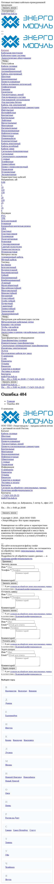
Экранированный (10, 313)
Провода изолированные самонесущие (20, 107)
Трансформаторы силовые (14, 340)
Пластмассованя (9, 234)
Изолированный (9, 277)
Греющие (5, 89)
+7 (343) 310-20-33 (10, 495)
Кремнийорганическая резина (16, 226)
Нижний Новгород (13, 777)
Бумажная (6, 223)
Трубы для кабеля (9, 327)
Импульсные (7, 110)
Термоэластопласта (10, 249)
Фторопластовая (9, 252)
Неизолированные (10, 130)
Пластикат (6, 231)
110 (2, 190)
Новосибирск (29, 777)
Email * (4, 625)
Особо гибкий (8, 301)
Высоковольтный (9, 272)
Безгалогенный (8, 267)
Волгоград (22, 691)
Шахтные (6, 76)
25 (2, 203)
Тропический (7, 311)
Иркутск (9, 728)
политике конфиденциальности (16, 558)
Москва (8, 765)
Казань (8, 740)
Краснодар (17, 740)
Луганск (9, 752)
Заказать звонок (9, 8)
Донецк (8, 703)
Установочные (8, 172)
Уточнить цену (8, 641)
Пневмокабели (8, 138)
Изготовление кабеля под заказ (16, 353)
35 (2, 208)
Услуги (4, 350)
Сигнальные (7, 154)
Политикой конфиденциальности (28, 589)
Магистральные (9, 123)
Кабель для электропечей (13, 105)
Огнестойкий (7, 298)
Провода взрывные (10, 81)
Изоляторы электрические (14, 348)
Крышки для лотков (11, 324)
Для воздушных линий (12, 94)
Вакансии (6, 366)
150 (3, 192)
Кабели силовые (9, 66)
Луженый (6, 283)
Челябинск (10, 867)
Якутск (8, 879)
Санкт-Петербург (20, 830)
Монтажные (7, 125)
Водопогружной (9, 270)
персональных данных (32, 551)
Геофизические (8, 87)
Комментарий (8, 580)
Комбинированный (10, 280)
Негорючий (7, 295)
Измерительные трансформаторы (17, 343)
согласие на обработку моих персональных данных (31, 586)
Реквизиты (6, 361)
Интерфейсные (8, 112)
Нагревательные (9, 128)
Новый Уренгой (12, 781)
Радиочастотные (9, 141)
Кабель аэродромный (11, 74)
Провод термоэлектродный (14, 166)
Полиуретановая (9, 239)
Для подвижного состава (13, 97)
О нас (4, 358)
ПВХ (3, 228)
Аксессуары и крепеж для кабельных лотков (23, 332)
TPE (3, 218)
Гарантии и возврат (10, 368)
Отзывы (5, 363)
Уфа (7, 855)
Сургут (33, 830)
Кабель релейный (9, 146)
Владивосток (10, 691)
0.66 (3, 182)
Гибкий (4, 275)
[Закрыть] (2, 543)
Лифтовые (6, 120)
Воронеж (33, 691)
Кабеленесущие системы (13, 55)
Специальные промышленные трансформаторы (24, 345)
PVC (3, 215)
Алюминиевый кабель (12, 257)
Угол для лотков (9, 329)
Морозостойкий (9, 293)
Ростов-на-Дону (12, 818)
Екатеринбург (8, 11)
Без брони (6, 264)
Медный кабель (9, 259)
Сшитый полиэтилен (11, 246)
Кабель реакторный (10, 143)
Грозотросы (7, 92)
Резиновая (6, 241)
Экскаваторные (8, 174)
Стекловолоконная (10, 244)
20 (2, 197)
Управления (7, 169)
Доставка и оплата (10, 371)
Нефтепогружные (10, 133)
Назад (5, 61)
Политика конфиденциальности (17, 490)
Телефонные (7, 161)
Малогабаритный (9, 285)
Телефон (5, 628)
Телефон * (6, 570)
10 (2, 187)
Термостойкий (8, 308)
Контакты (6, 374)
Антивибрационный (11, 71)
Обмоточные (7, 136)
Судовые (5, 159)
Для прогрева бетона (11, 102)
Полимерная (7, 236)
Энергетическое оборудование (16, 58)
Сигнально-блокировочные (14, 151)
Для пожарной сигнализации (15, 99)
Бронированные (9, 79)
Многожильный (9, 290)
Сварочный (7, 306)
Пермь (8, 805)
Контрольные (7, 117)
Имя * (4, 567)
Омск (7, 793)
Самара (8, 830)
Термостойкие (8, 164)
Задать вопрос (8, 668)
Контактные (7, 115)
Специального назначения (14, 156)
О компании (7, 356)
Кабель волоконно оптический (16, 84)
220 (3, 200)
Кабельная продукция (12, 53)
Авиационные (8, 68)
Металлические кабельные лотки (17, 322)
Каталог (5, 50)
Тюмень (8, 842)
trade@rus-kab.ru (9, 13)
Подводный (7, 303)
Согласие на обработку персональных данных (24, 487)
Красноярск (29, 740)
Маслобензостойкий (11, 288)
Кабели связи (7, 148)
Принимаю (6, 561)
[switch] (3, 586)
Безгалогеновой (9, 221)
